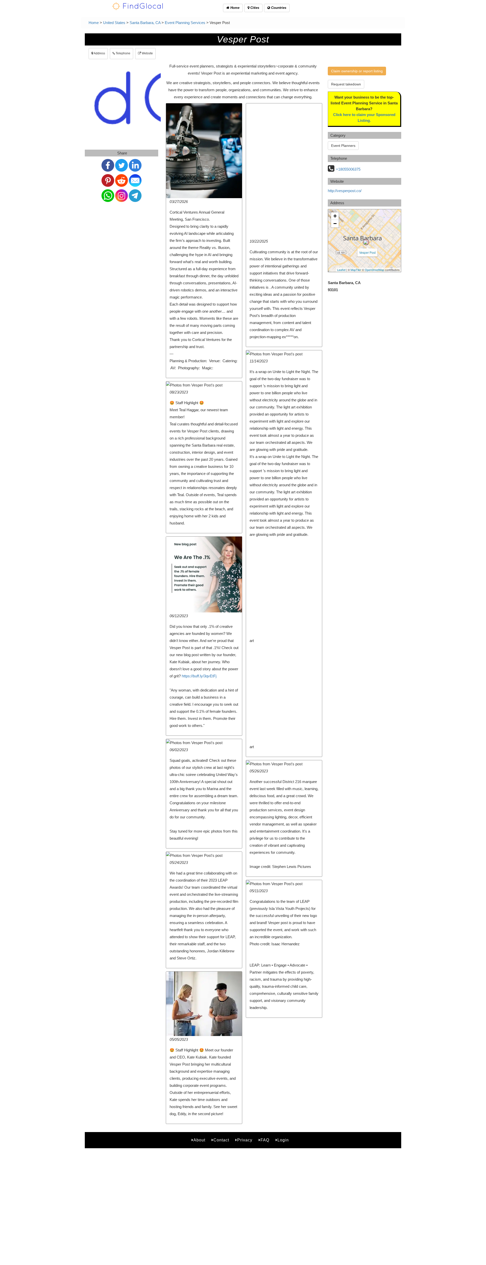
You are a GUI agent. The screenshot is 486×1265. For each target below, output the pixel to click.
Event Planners (343, 146)
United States (114, 22)
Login (283, 1140)
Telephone (122, 53)
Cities (254, 8)
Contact (221, 1140)
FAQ (264, 1140)
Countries (278, 8)
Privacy (244, 1140)
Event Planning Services (185, 22)
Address (99, 53)
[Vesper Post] (366, 242)
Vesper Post (367, 252)
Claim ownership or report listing (357, 71)
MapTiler (356, 270)
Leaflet (341, 270)
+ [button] (335, 216)
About (199, 1140)
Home (234, 8)
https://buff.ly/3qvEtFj (199, 676)
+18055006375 (348, 169)
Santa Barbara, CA (145, 22)
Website (147, 53)
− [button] (335, 223)
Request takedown (346, 84)
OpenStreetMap (374, 270)
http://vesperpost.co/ (344, 191)
